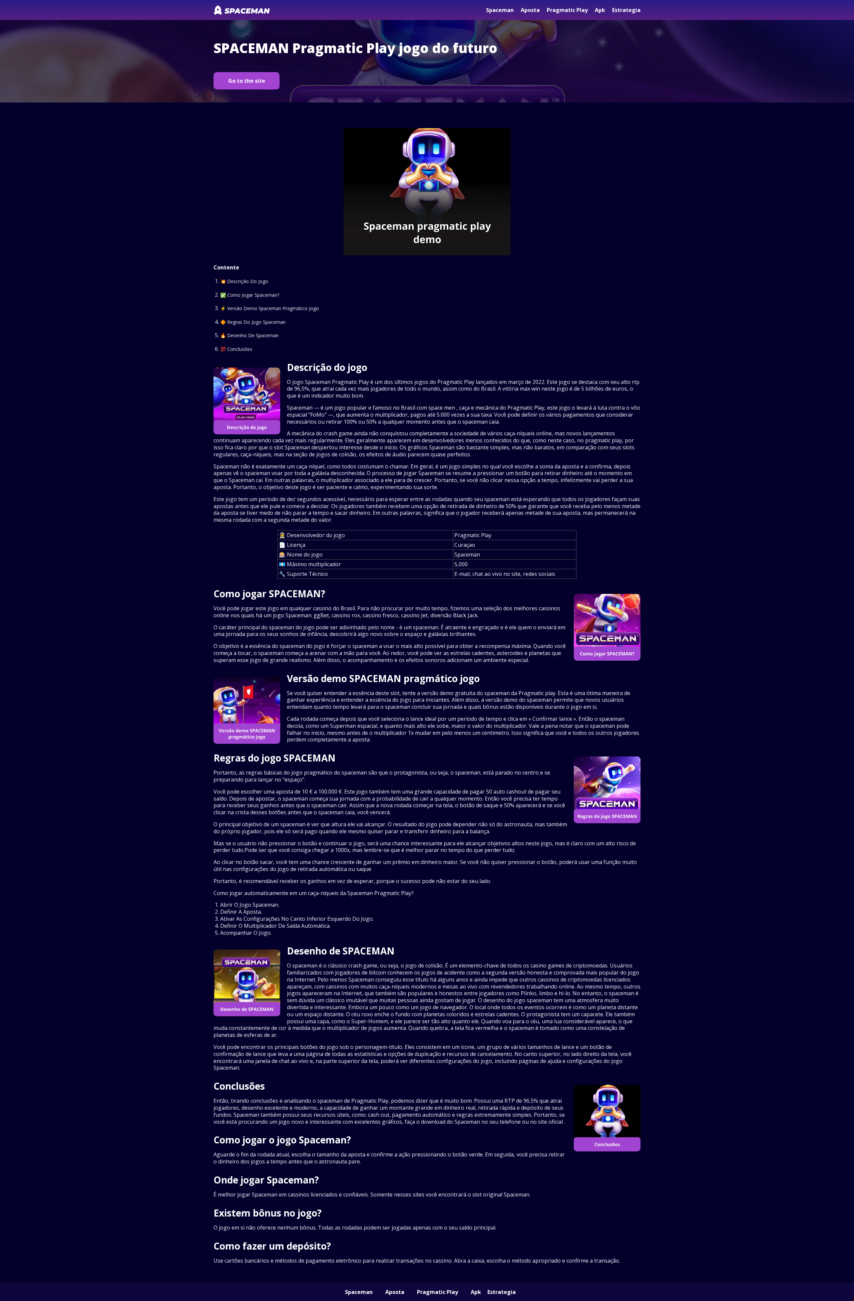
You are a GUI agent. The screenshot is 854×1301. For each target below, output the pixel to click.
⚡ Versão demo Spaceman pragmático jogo (269, 308)
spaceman (500, 10)
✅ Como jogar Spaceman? (249, 295)
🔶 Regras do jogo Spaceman (253, 322)
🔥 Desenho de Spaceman (249, 335)
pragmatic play (567, 10)
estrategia (626, 10)
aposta (530, 10)
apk (600, 10)
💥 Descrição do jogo (244, 281)
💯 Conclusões (236, 349)
